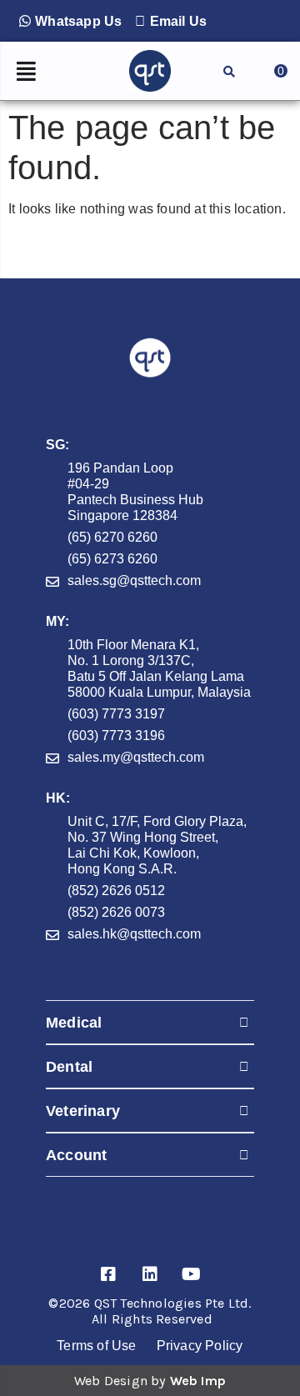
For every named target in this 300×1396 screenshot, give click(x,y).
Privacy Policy (200, 1345)
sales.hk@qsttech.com (134, 934)
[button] (70, 21)
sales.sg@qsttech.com (134, 580)
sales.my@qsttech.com (136, 757)
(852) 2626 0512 (116, 890)
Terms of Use (96, 1345)
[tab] (150, 1022)
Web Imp (198, 1380)
